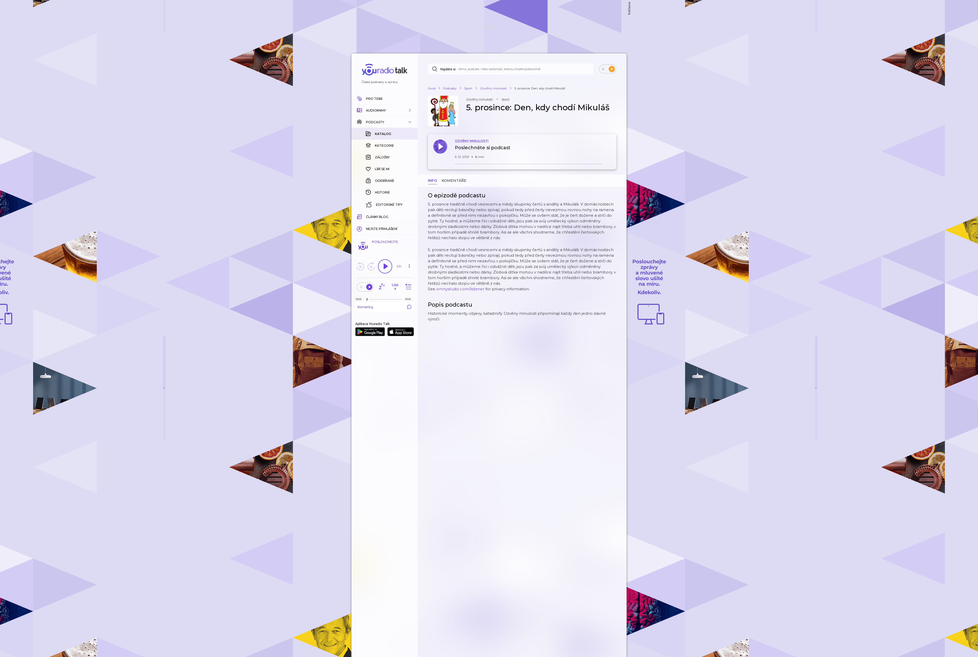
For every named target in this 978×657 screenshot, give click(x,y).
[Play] (385, 266)
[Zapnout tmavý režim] (607, 69)
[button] (384, 110)
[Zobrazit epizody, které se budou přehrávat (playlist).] (408, 287)
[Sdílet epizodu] (611, 150)
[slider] (367, 299)
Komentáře (454, 180)
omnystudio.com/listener (460, 288)
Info (432, 180)
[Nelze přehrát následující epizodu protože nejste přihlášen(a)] (399, 266)
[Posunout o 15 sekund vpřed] (371, 266)
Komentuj (365, 307)
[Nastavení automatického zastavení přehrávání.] (381, 287)
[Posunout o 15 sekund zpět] (360, 266)
